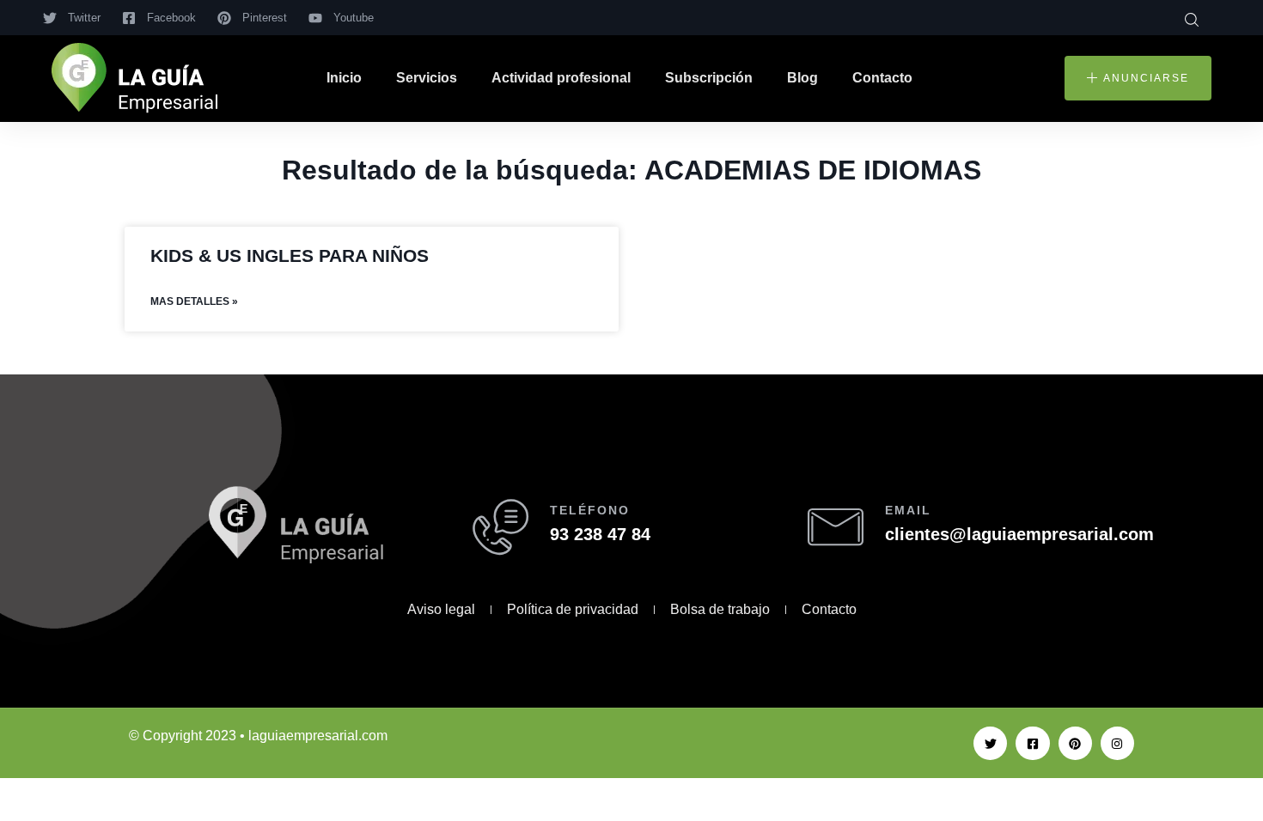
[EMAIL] (835, 527)
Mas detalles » (194, 301)
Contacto (882, 77)
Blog (802, 77)
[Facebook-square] (1032, 743)
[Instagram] (1117, 743)
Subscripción (709, 77)
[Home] (134, 78)
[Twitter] (990, 743)
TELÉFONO (590, 510)
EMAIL (908, 510)
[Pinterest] (1075, 743)
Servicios (426, 77)
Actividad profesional (561, 77)
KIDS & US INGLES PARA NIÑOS (289, 255)
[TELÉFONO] (500, 527)
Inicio (344, 77)
